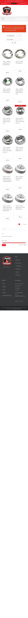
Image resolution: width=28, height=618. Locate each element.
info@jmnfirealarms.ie (20, 296)
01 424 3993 (20, 292)
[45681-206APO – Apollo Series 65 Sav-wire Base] (7, 81)
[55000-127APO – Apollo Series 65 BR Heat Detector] (20, 198)
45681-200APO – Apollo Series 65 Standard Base (7, 63)
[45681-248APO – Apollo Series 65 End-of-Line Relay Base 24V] (7, 139)
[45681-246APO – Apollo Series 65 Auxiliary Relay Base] (7, 110)
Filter (4, 245)
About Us (18, 260)
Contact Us (18, 269)
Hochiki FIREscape (7, 295)
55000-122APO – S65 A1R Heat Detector (20, 178)
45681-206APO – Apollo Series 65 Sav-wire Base (7, 90)
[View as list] (15, 43)
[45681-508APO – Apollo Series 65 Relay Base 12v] (20, 139)
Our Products (18, 266)
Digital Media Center (17, 308)
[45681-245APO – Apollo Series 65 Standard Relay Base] (20, 81)
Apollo (4, 286)
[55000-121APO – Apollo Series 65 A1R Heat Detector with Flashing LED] (7, 169)
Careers (17, 272)
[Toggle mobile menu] (25, 7)
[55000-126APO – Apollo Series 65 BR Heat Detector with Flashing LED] (7, 198)
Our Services (18, 263)
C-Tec (4, 289)
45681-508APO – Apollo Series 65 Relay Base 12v (20, 149)
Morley (4, 292)
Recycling (18, 275)
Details (8, 72)
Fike (4, 283)
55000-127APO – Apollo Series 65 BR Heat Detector (20, 207)
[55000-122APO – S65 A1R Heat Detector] (20, 169)
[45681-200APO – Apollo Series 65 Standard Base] (7, 53)
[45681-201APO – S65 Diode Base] (20, 53)
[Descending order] (20, 35)
